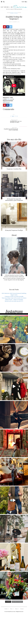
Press (11, 608)
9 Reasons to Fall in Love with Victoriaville (14, 296)
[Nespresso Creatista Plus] (14, 155)
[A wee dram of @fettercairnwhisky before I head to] (14, 500)
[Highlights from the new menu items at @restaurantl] (14, 358)
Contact (5, 608)
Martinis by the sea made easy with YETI (14, 301)
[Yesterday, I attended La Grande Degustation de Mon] (14, 329)
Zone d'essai (14, 13)
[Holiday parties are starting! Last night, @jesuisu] (14, 415)
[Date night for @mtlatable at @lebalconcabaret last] (14, 443)
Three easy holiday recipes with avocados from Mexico (14, 298)
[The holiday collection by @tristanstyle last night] (14, 386)
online (8, 99)
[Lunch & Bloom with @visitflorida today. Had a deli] (14, 586)
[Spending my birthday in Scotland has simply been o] (14, 472)
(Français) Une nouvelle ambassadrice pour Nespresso (14, 199)
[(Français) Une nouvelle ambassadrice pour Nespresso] (14, 185)
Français (22, 608)
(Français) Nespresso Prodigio (14, 230)
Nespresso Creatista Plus (14, 169)
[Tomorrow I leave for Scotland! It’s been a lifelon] (14, 529)
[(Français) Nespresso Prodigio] (14, 217)
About (16, 608)
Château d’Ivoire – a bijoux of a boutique (14, 299)
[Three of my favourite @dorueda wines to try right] (14, 557)
